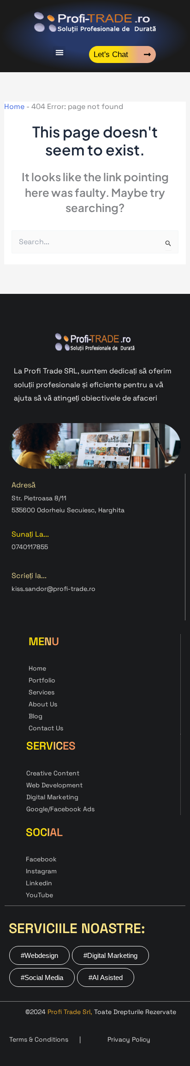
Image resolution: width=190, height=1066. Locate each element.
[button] (59, 52)
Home (14, 106)
